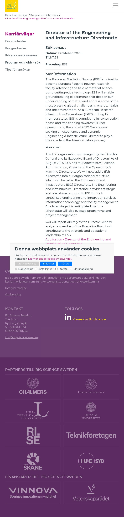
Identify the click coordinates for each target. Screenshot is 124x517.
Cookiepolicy (13, 294)
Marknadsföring (83, 268)
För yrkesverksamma (21, 55)
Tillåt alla (64, 263)
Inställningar (45, 268)
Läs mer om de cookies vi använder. (50, 258)
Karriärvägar (21, 15)
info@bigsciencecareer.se (21, 337)
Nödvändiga (25, 268)
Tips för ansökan (17, 69)
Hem (8, 15)
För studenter (15, 41)
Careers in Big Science (89, 319)
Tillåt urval (48, 263)
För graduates (15, 48)
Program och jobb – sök (44, 15)
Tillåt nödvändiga (26, 263)
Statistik (63, 268)
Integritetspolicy (15, 288)
